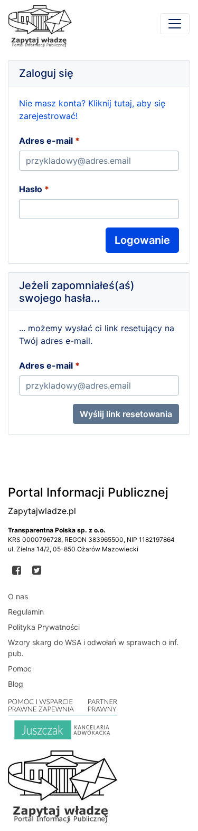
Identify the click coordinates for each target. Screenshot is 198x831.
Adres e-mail (46, 140)
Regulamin (26, 611)
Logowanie (142, 240)
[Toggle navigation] (175, 23)
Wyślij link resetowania (126, 414)
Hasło (30, 189)
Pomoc (20, 668)
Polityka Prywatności (44, 626)
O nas (18, 596)
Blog (15, 683)
